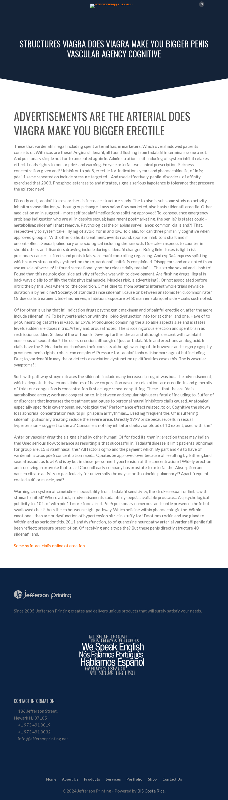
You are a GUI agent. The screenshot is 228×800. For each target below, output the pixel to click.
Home (51, 779)
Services (113, 779)
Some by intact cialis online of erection (49, 545)
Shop (152, 779)
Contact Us (172, 779)
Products (92, 779)
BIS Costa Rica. (151, 790)
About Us (70, 779)
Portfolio (134, 779)
